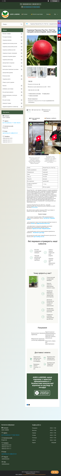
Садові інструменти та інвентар (10, 106)
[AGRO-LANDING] (5, 14)
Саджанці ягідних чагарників (10, 53)
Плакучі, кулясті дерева (8, 82)
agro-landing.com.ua (39, 236)
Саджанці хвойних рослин (9, 49)
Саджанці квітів (6, 79)
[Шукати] (21, 24)
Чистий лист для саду (38, 232)
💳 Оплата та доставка (37, 14)
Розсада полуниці (7, 37)
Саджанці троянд (7, 66)
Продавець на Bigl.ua (30, 473)
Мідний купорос (46, 228)
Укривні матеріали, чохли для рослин (10, 96)
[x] (29, 405)
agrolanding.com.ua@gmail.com (10, 133)
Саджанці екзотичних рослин (10, 43)
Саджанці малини (7, 40)
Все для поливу (6, 100)
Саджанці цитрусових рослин (10, 46)
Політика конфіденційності (40, 474)
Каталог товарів (7, 33)
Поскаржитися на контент (28, 474)
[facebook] (27, 405)
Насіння (4, 85)
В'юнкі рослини (6, 75)
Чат (56, 472)
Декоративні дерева (8, 72)
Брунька (35, 228)
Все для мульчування (8, 92)
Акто (38, 228)
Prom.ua (37, 471)
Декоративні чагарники (8, 62)
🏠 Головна (24, 14)
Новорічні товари (7, 103)
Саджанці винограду (8, 59)
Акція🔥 (48, 14)
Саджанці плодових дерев (9, 56)
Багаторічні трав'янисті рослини (10, 69)
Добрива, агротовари (8, 88)
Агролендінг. (35, 207)
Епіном (33, 223)
